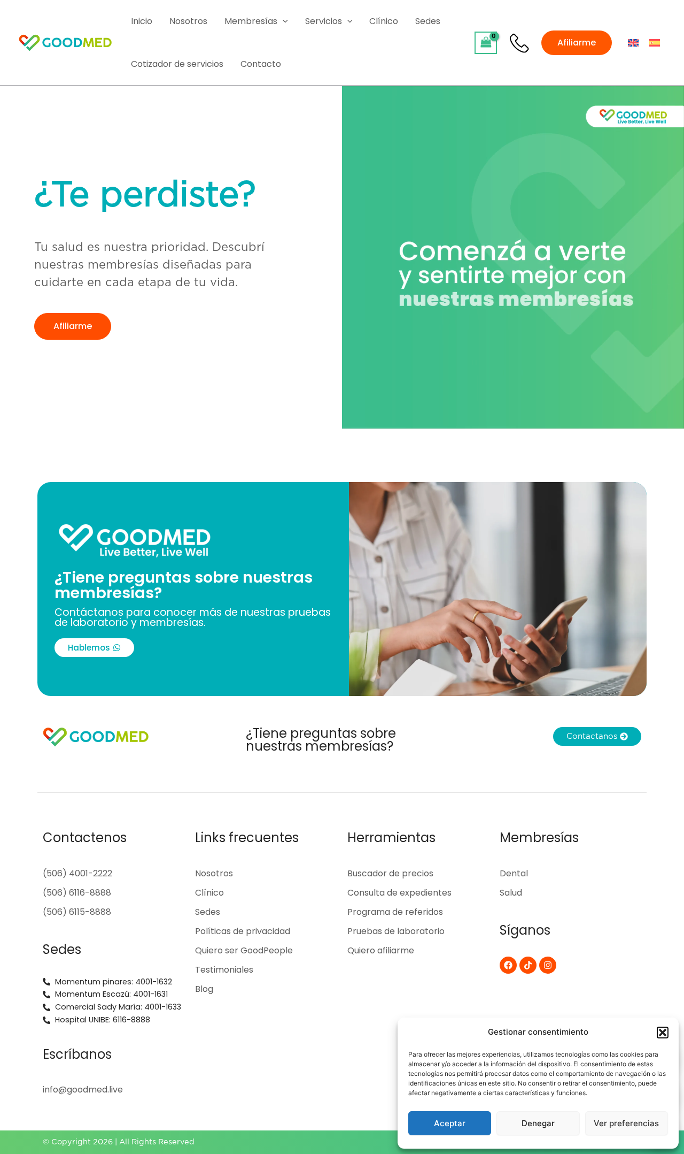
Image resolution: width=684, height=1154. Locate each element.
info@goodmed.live (83, 1089)
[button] (662, 1032)
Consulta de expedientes (399, 892)
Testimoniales (224, 970)
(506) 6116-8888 (77, 892)
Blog (204, 989)
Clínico (209, 892)
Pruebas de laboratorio (396, 931)
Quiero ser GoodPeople (244, 950)
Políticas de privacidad (242, 931)
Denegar (538, 1123)
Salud (511, 892)
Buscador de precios (390, 873)
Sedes (207, 912)
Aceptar (449, 1123)
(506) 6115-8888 (77, 912)
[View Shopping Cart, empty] (486, 43)
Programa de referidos (395, 912)
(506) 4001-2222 (77, 873)
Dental (514, 873)
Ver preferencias (626, 1123)
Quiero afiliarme (380, 950)
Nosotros (214, 873)
